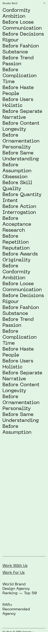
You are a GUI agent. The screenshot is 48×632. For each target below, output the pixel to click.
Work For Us (13, 573)
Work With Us (14, 566)
